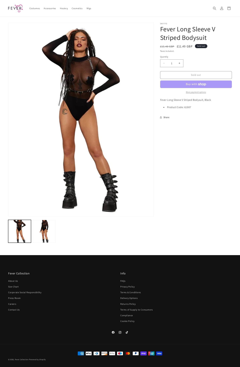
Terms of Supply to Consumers (136, 309)
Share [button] (166, 117)
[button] (214, 8)
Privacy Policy (127, 286)
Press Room (14, 298)
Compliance (126, 315)
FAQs (122, 280)
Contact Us (14, 309)
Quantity (164, 56)
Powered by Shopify (37, 359)
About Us (13, 280)
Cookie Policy (127, 320)
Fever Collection (22, 359)
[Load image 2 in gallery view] (44, 231)
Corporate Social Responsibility (24, 292)
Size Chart (13, 286)
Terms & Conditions (130, 292)
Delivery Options (129, 298)
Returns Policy (128, 303)
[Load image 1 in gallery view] (19, 231)
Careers (12, 303)
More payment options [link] (196, 92)
